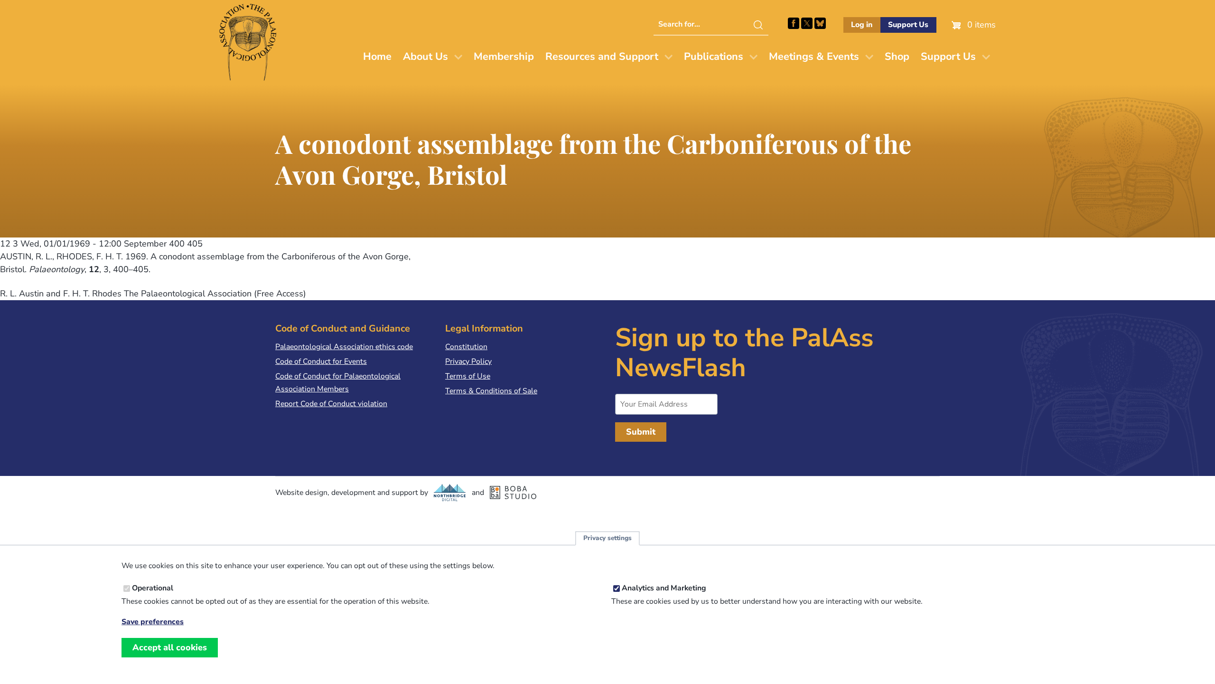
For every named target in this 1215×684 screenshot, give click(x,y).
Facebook (793, 23)
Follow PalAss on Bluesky (820, 23)
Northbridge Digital (450, 492)
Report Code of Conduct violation (331, 404)
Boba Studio (513, 492)
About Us (425, 56)
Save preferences (153, 622)
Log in (861, 24)
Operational (152, 588)
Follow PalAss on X (807, 23)
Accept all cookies (169, 647)
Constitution (466, 347)
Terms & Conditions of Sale (491, 391)
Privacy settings (607, 538)
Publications (713, 56)
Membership (504, 56)
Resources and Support (601, 56)
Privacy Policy (468, 361)
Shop (897, 56)
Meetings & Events (814, 56)
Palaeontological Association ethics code (344, 347)
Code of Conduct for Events (321, 361)
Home (377, 56)
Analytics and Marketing (664, 588)
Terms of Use (467, 376)
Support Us (908, 24)
